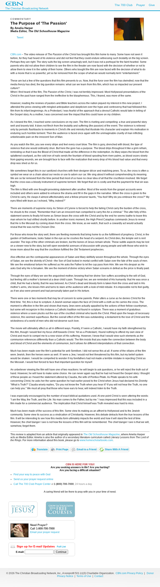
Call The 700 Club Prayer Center (32, 484)
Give (152, 5)
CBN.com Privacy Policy (129, 573)
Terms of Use (84, 576)
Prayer (140, 5)
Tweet (20, 37)
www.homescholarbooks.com (96, 440)
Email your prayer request (44, 532)
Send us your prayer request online (33, 479)
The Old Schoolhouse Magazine (101, 434)
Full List (61, 546)
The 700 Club (123, 5)
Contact (98, 576)
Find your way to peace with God (32, 474)
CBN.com (15, 54)
